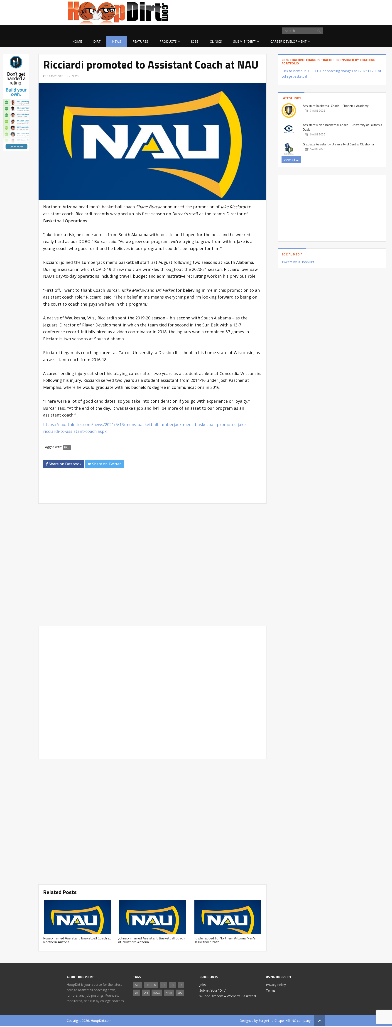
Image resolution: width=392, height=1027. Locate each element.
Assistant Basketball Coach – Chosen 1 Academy (336, 105)
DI (181, 985)
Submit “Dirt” (244, 41)
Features (140, 41)
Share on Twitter (106, 463)
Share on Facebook (64, 463)
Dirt (97, 41)
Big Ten (151, 985)
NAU (66, 447)
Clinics (216, 41)
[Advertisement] (289, 11)
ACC (137, 985)
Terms (270, 990)
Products (168, 41)
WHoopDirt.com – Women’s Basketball (228, 996)
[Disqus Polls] (152, 565)
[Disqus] (152, 692)
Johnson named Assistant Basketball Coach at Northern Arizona (151, 940)
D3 (172, 985)
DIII (146, 993)
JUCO (156, 993)
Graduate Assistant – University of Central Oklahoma (338, 144)
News (116, 41)
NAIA (169, 993)
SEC (179, 993)
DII (136, 993)
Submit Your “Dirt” (212, 990)
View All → (291, 160)
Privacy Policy (276, 985)
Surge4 (264, 1020)
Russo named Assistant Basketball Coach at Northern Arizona (77, 940)
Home (77, 41)
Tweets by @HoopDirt (298, 262)
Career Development (288, 41)
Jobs (194, 41)
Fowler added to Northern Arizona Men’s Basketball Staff (225, 940)
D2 (163, 985)
